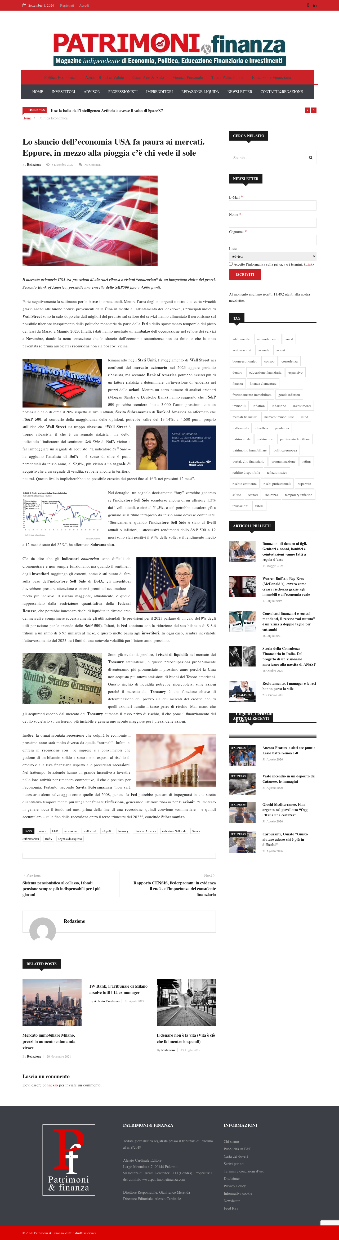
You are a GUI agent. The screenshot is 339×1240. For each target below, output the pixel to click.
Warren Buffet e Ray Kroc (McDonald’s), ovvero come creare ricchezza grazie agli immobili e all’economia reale (286, 586)
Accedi (84, 5)
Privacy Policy (235, 1185)
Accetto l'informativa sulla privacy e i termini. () (273, 264)
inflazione (279, 405)
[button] (307, 110)
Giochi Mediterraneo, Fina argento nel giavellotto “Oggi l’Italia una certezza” (285, 810)
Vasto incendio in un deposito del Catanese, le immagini (288, 778)
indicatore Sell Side (174, 831)
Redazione (34, 164)
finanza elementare (263, 383)
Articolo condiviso (106, 1001)
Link (309, 264)
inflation (259, 405)
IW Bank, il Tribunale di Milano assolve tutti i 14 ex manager (119, 989)
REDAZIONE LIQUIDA (200, 91)
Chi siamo (231, 1141)
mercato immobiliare (279, 416)
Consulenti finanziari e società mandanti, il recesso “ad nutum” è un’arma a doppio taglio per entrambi (288, 621)
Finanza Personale (187, 77)
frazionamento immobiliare (252, 394)
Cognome (238, 231)
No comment (92, 164)
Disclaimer (232, 1178)
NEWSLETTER (240, 91)
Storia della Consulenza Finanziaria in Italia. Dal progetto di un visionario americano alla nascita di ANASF (289, 656)
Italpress (244, 695)
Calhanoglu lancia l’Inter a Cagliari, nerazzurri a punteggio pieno (269, 713)
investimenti (302, 405)
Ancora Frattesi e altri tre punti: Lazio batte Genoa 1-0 (288, 750)
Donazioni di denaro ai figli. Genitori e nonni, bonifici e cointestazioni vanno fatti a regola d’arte (284, 551)
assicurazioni (242, 350)
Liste (233, 248)
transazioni (240, 505)
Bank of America (145, 831)
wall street (89, 831)
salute (237, 494)
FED (55, 831)
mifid (304, 416)
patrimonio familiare (295, 439)
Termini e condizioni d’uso (244, 1171)
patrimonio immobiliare (250, 450)
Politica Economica (60, 77)
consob (269, 361)
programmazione (283, 461)
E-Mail (236, 197)
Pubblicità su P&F (237, 1148)
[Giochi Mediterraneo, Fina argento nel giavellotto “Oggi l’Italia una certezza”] (243, 813)
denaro (237, 372)
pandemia (282, 428)
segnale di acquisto (70, 838)
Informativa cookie (238, 1193)
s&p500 (107, 831)
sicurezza (271, 494)
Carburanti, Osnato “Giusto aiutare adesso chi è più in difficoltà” (285, 839)
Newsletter (232, 1200)
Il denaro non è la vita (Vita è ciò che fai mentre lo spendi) (186, 1038)
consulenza (290, 361)
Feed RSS (231, 1208)
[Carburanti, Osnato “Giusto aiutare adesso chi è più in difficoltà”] (243, 842)
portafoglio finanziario (249, 461)
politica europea (285, 450)
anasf (289, 339)
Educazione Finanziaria (271, 77)
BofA (48, 838)
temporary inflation (299, 494)
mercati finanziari (245, 416)
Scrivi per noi (234, 1163)
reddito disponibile (246, 472)
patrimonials (242, 439)
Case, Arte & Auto (148, 77)
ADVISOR (92, 91)
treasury (123, 831)
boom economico (245, 361)
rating (306, 461)
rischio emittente (245, 483)
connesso (50, 1084)
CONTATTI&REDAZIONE (282, 91)
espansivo (295, 372)
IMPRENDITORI (159, 91)
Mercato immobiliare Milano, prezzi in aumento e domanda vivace (49, 1041)
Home (27, 117)
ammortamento (268, 339)
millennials (241, 428)
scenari (253, 494)
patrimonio (265, 439)
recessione (70, 831)
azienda (263, 350)
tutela (259, 505)
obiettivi (262, 428)
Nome (235, 214)
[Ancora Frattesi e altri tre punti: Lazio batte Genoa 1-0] (243, 756)
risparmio (304, 483)
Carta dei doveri (236, 1156)
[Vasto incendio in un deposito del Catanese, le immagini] (243, 784)
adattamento (241, 339)
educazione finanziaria (265, 372)
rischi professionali (277, 483)
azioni (42, 831)
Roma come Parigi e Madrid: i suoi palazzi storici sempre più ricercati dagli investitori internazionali (138, 110)
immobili (239, 405)
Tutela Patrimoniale (227, 77)
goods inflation (289, 394)
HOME (37, 91)
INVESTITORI (63, 91)
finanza (238, 383)
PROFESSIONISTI (123, 91)
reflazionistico (277, 472)
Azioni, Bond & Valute (104, 77)
